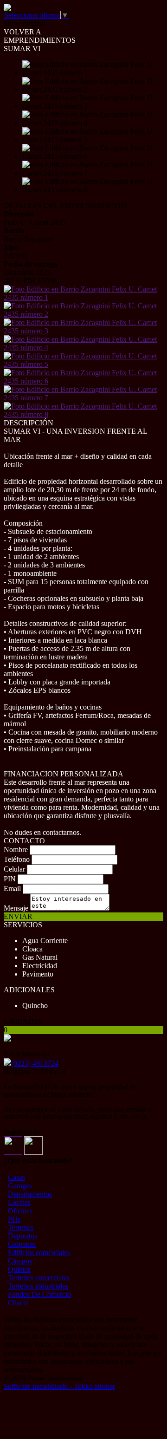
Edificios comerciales (39, 1253)
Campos (20, 1261)
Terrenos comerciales (39, 1278)
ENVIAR (18, 916)
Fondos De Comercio (39, 1294)
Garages (20, 1186)
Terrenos (20, 1227)
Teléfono (17, 859)
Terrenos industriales (38, 1286)
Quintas (19, 1269)
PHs (14, 1219)
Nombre (16, 849)
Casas (16, 1177)
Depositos (22, 1236)
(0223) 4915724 (34, 1063)
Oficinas (20, 1211)
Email (12, 888)
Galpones (22, 1244)
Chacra (18, 1303)
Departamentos (30, 1194)
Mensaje (16, 908)
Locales (19, 1202)
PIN (10, 879)
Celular (14, 869)
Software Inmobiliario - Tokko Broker (59, 1386)
